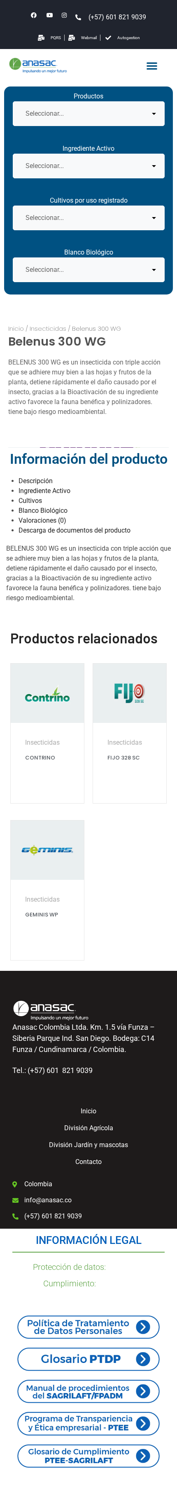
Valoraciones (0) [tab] (42, 520)
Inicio (16, 328)
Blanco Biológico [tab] (43, 510)
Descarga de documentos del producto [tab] (74, 530)
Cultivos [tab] (30, 501)
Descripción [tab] (36, 481)
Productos (88, 96)
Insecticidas (48, 328)
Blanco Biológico (88, 252)
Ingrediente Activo (88, 148)
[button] (152, 65)
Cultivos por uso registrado (89, 200)
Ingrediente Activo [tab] (44, 491)
